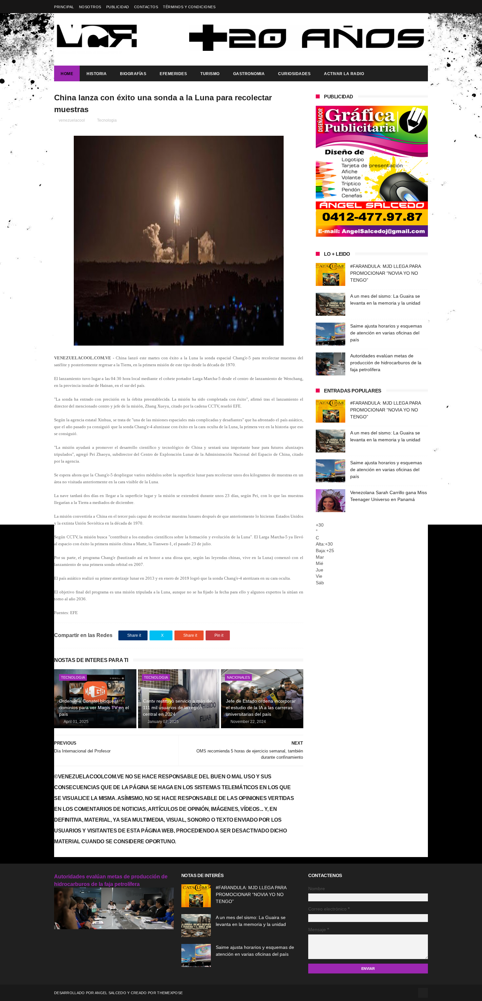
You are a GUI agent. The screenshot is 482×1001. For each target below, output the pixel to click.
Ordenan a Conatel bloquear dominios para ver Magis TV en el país (94, 707)
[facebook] (424, 6)
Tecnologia (107, 120)
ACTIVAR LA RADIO (344, 73)
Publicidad (117, 7)
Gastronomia (249, 73)
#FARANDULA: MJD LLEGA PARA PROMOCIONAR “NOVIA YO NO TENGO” (385, 273)
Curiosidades (294, 73)
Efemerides (173, 73)
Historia (97, 73)
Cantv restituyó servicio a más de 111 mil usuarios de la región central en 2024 (177, 707)
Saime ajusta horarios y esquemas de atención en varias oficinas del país (386, 332)
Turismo (210, 73)
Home (67, 73)
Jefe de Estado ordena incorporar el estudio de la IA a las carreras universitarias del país (261, 707)
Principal (64, 7)
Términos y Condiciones (189, 7)
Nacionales (238, 677)
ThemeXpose (170, 993)
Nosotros (90, 7)
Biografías (133, 73)
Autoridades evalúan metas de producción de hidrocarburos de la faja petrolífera (385, 362)
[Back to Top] (423, 993)
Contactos (146, 7)
